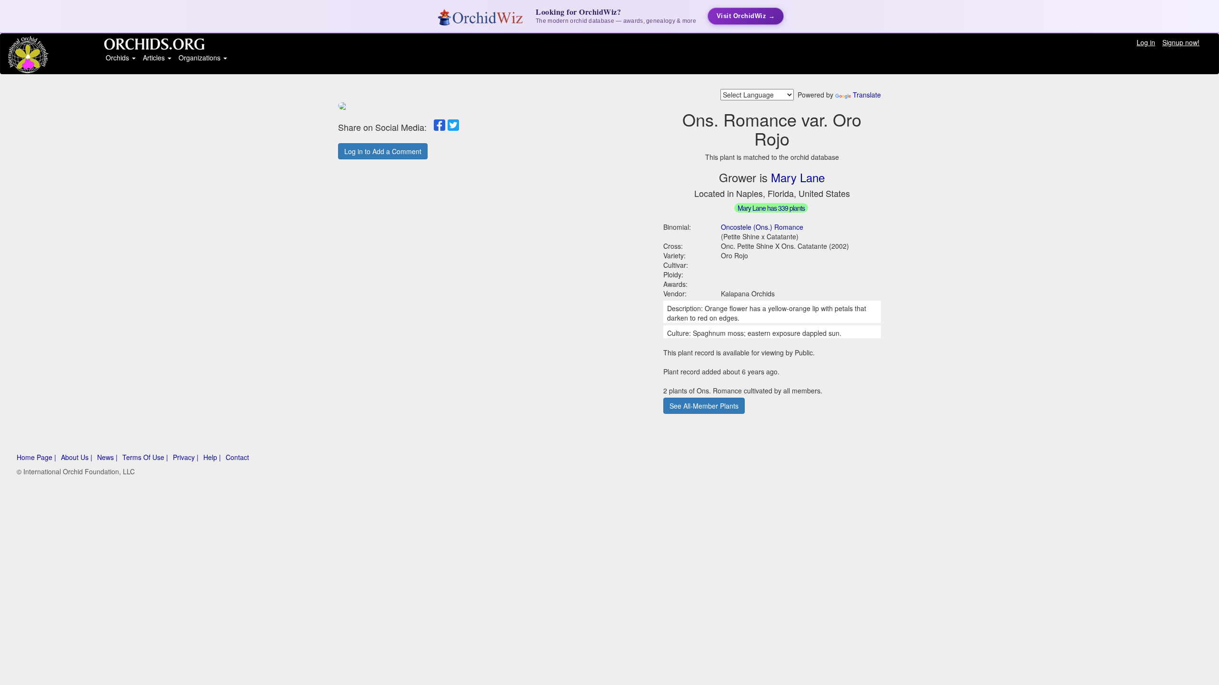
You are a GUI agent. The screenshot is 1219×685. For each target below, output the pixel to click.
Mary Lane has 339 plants (771, 208)
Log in (1146, 42)
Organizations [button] (200, 57)
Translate (867, 94)
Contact (237, 457)
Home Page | (36, 457)
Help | (212, 457)
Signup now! (1180, 42)
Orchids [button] (118, 57)
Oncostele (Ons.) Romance (762, 227)
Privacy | (186, 457)
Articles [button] (155, 57)
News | (107, 457)
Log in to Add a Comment (382, 151)
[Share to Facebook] (439, 125)
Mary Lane (798, 177)
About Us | (76, 457)
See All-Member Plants (704, 406)
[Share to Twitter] (453, 125)
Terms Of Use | (145, 457)
